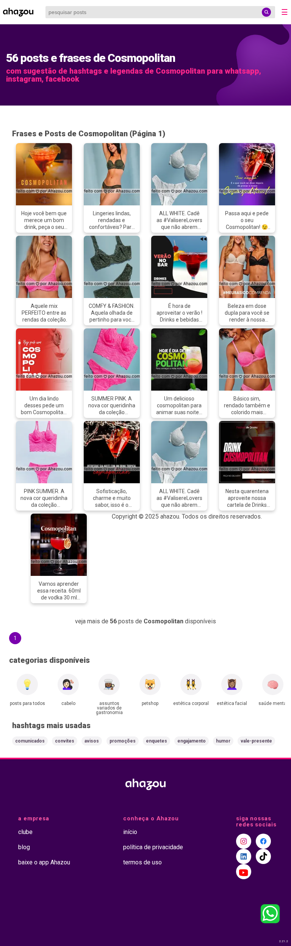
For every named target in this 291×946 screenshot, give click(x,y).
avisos (91, 741)
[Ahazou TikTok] (263, 856)
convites (64, 741)
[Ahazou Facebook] (263, 841)
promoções (123, 741)
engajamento (191, 741)
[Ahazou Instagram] (243, 841)
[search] (266, 12)
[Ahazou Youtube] (243, 871)
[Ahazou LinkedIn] (243, 856)
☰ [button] (284, 12)
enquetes (156, 741)
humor (223, 741)
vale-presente (256, 741)
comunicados (30, 741)
